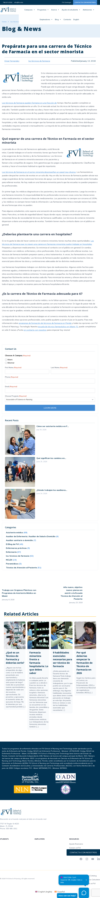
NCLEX (9, 560)
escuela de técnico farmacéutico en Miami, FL (58, 326)
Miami (9, 359)
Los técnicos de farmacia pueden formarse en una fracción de (29, 103)
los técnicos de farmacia (17, 556)
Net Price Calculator (92, 880)
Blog (57, 19)
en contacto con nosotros (35, 330)
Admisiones (87, 10)
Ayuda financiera (76, 844)
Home (4, 22)
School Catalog (90, 876)
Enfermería (11, 552)
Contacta (67, 19)
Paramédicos (12, 563)
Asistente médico (14, 532)
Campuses (28, 10)
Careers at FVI (75, 848)
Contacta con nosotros (85, 2)
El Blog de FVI (12, 544)
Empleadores (45, 19)
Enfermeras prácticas (16, 548)
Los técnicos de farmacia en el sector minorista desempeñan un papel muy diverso (39, 172)
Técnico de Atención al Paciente (21, 567)
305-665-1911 (11, 828)
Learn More (50, 408)
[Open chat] (84, 893)
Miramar (10, 363)
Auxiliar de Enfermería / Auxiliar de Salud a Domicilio (30, 536)
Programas (41, 10)
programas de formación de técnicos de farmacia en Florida (45, 323)
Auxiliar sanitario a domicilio (19, 540)
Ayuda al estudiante (70, 10)
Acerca (54, 10)
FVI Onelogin (66, 2)
